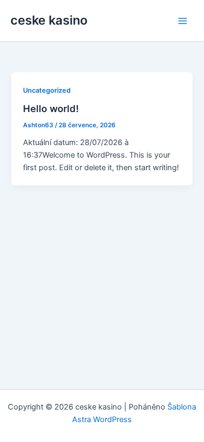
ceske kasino (48, 20)
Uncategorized (47, 90)
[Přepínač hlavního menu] (183, 21)
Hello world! (51, 108)
